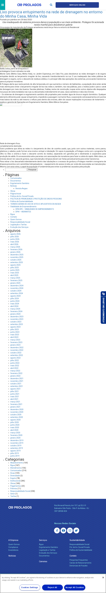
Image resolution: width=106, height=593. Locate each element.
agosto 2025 (15, 265)
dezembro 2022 (16, 347)
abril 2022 (14, 368)
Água (12, 214)
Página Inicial (15, 194)
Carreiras (43, 561)
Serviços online (77, 5)
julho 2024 (14, 298)
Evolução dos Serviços (19, 227)
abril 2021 (14, 399)
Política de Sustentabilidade (21, 201)
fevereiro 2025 (16, 280)
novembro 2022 (16, 350)
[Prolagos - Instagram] (70, 530)
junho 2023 (14, 332)
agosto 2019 (15, 451)
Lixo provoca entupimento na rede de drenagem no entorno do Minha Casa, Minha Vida (51, 14)
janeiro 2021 (15, 407)
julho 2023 (14, 329)
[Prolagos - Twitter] (76, 530)
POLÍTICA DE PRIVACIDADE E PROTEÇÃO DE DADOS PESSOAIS (36, 199)
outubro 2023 (15, 322)
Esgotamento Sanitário (19, 183)
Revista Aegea (21, 188)
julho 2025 (14, 268)
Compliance (13, 547)
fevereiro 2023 (16, 342)
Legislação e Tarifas (18, 225)
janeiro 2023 (15, 345)
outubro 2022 (15, 353)
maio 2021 (14, 397)
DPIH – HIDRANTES (23, 212)
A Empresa (13, 540)
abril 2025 (14, 275)
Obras (12, 191)
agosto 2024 (15, 296)
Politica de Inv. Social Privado (22, 196)
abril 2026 (14, 244)
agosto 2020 (15, 420)
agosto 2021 (15, 389)
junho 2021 (14, 394)
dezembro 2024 (16, 286)
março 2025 (15, 278)
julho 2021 (14, 391)
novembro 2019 (16, 443)
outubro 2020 (15, 415)
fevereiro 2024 (16, 311)
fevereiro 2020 (16, 435)
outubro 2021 (15, 384)
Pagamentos (15, 486)
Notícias (13, 186)
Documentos (15, 181)
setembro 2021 (16, 386)
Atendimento (15, 468)
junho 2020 (14, 425)
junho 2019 (14, 456)
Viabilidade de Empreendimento (23, 206)
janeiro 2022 (15, 376)
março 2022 (15, 371)
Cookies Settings (29, 587)
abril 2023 (14, 337)
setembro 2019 (16, 448)
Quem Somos (16, 219)
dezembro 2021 (16, 378)
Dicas (12, 473)
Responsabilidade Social (20, 222)
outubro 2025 (15, 260)
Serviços (43, 540)
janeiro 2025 (15, 283)
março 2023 (15, 340)
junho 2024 (14, 301)
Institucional (15, 481)
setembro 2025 (16, 262)
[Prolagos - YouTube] (63, 530)
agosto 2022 (15, 358)
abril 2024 (14, 306)
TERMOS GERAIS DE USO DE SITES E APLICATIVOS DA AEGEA (35, 204)
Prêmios (13, 488)
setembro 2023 (16, 324)
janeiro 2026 (15, 252)
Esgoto (13, 478)
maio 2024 (14, 304)
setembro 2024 (16, 293)
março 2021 (15, 402)
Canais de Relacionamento (80, 563)
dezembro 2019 (16, 440)
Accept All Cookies (75, 587)
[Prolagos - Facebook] (57, 530)
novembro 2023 (16, 319)
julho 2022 (14, 360)
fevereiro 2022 (16, 373)
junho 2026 (14, 239)
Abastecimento (16, 463)
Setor (12, 494)
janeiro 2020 (15, 438)
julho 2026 (14, 237)
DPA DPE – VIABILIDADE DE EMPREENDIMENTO (35, 209)
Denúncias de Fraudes (79, 566)
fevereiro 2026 (16, 249)
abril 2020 (14, 430)
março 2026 (15, 247)
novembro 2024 (16, 288)
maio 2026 (14, 242)
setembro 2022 (16, 355)
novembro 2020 (16, 412)
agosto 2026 (15, 234)
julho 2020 (14, 422)
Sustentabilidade (77, 540)
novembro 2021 (16, 381)
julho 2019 (14, 453)
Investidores (13, 550)
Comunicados (16, 178)
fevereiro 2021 (16, 404)
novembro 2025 (16, 257)
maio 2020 (14, 427)
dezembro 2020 (16, 409)
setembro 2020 (16, 417)
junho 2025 (14, 270)
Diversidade (15, 476)
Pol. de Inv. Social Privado (80, 547)
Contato (13, 217)
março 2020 (15, 433)
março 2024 (15, 309)
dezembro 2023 (16, 317)
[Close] (103, 577)
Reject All (52, 587)
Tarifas (13, 496)
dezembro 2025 (16, 255)
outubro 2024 (15, 291)
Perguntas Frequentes (79, 560)
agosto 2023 (15, 327)
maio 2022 (14, 366)
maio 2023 (14, 335)
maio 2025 (14, 273)
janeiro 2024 (15, 314)
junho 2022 (14, 363)
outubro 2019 (15, 446)
